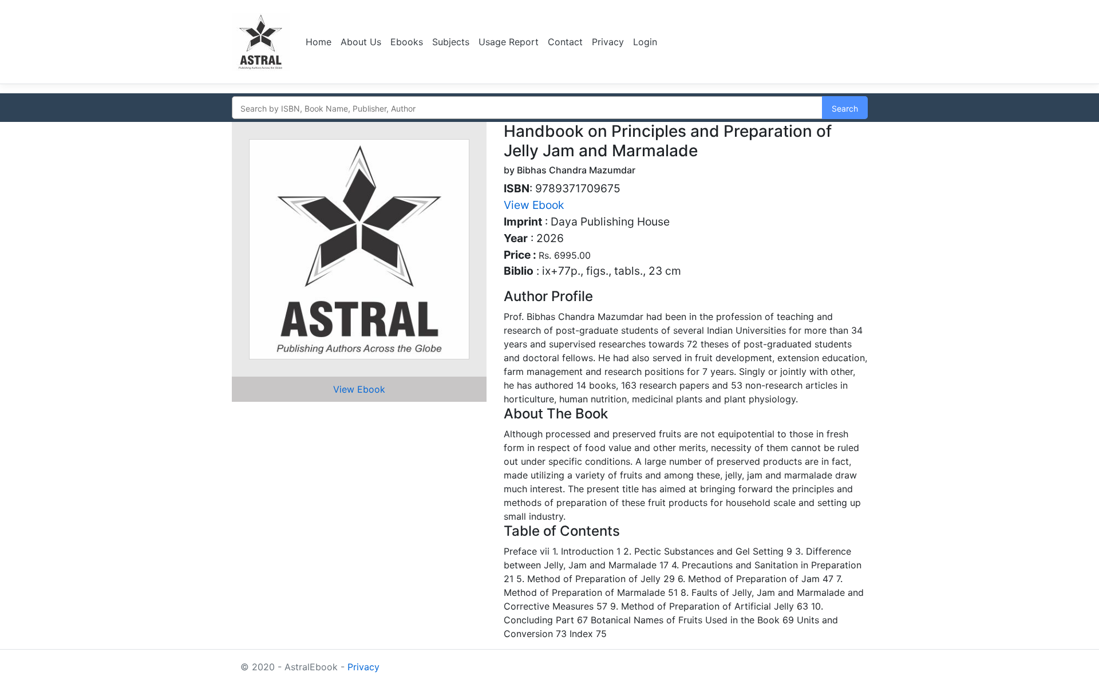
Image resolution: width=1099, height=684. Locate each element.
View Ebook (359, 389)
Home (318, 42)
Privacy (608, 42)
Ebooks (406, 42)
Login (645, 42)
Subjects (450, 42)
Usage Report (509, 42)
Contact (565, 42)
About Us (361, 42)
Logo (262, 42)
